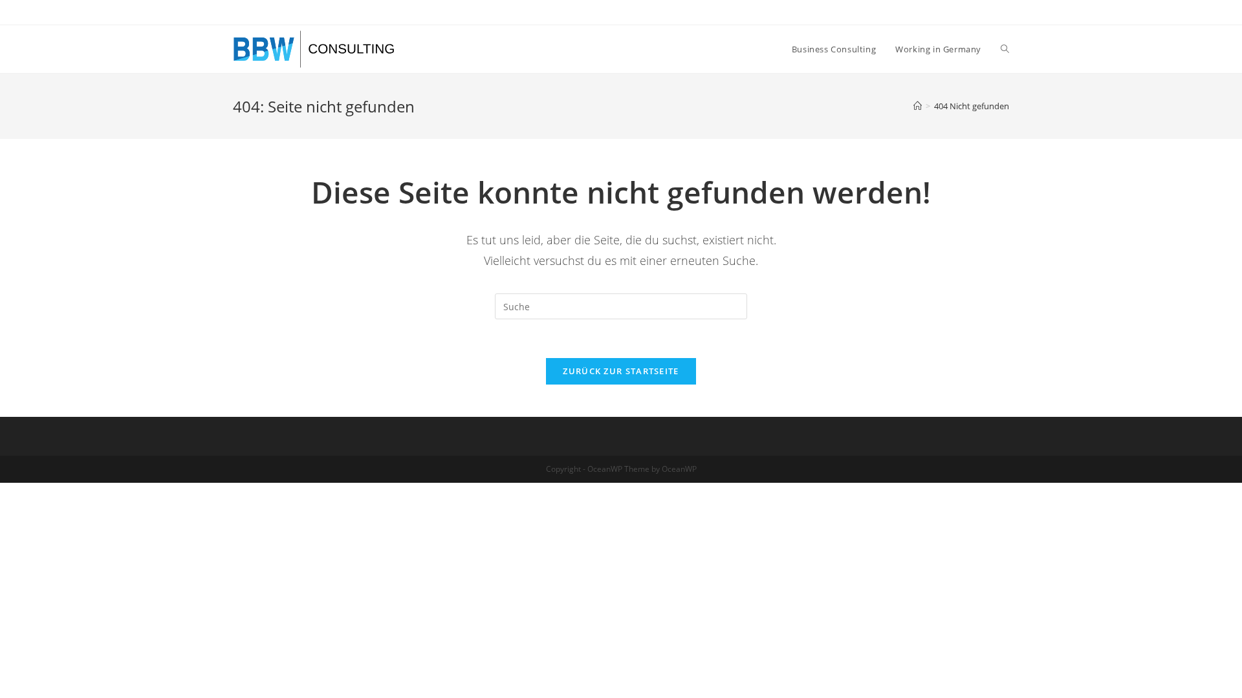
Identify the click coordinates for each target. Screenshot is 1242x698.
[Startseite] (917, 106)
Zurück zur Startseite (621, 371)
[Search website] (1005, 49)
